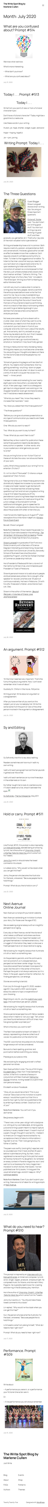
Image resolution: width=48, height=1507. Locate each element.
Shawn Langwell (10, 542)
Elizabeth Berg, (9, 1072)
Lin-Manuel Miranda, (12, 847)
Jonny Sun (7, 860)
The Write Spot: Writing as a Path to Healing (23, 534)
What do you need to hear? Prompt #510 (23, 1228)
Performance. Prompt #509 (19, 1352)
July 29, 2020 (8, 182)
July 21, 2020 (7, 1214)
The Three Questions (19, 194)
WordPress (41, 1502)
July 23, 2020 (8, 802)
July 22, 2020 (8, 891)
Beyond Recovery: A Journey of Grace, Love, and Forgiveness (20, 594)
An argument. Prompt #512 (23, 649)
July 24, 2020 (8, 715)
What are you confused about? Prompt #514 (21, 28)
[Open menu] (43, 5)
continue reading (10, 1174)
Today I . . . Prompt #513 (21, 94)
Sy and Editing (14, 727)
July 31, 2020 (7, 82)
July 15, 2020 (8, 1433)
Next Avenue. (11, 1185)
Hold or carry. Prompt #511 (23, 814)
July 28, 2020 (8, 637)
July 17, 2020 (7, 1338)
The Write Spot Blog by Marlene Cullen (14, 5)
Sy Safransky (8, 796)
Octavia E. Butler (34, 219)
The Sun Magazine (22, 796)
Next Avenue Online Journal (14, 905)
